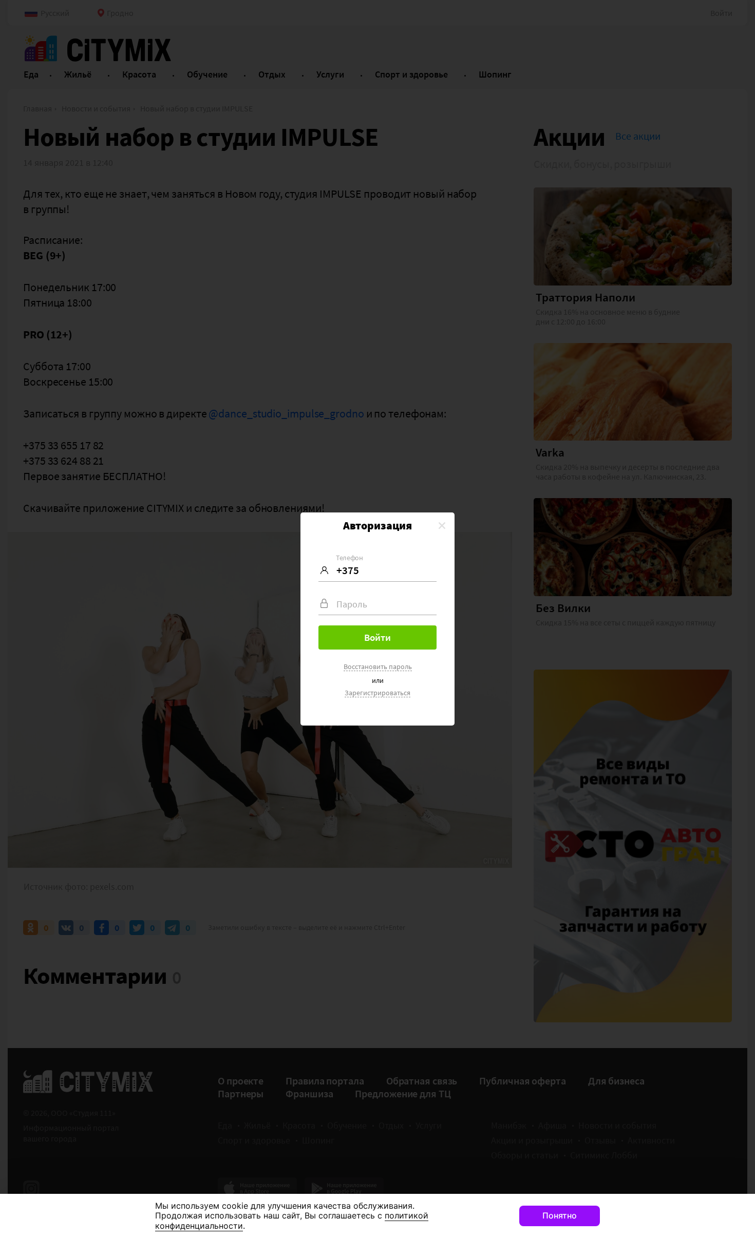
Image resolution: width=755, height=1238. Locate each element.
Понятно (559, 1215)
